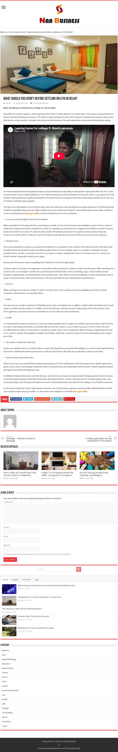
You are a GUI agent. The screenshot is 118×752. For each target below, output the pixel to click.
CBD (4, 704)
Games (5, 686)
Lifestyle (5, 708)
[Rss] (59, 745)
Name (6, 527)
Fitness (5, 677)
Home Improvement (17, 32)
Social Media (7, 713)
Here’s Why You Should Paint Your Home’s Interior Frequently (20, 474)
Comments (26, 580)
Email (6, 536)
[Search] (78, 569)
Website (6, 545)
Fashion (5, 673)
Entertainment (7, 668)
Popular (15, 580)
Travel (4, 726)
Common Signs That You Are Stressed (33, 616)
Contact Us (59, 741)
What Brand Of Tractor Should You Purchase (36, 628)
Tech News (6, 722)
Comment (8, 502)
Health (4, 699)
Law (3, 695)
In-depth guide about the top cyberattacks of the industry (99, 438)
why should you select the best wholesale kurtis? (22, 609)
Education (6, 664)
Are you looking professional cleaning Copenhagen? (94, 474)
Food (4, 681)
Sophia (8, 103)
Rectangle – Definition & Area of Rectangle (20, 438)
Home (5, 32)
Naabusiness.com (57, 748)
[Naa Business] (59, 13)
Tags (37, 580)
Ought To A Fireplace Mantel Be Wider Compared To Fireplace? (57, 474)
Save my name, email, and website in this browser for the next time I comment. (38, 554)
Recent (5, 580)
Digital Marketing (9, 659)
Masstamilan (71, 741)
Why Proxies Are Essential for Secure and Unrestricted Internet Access (46, 585)
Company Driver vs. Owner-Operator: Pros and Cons (39, 597)
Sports (4, 717)
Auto (4, 655)
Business (5, 650)
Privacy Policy (47, 741)
